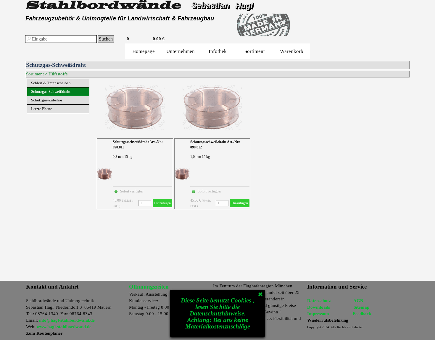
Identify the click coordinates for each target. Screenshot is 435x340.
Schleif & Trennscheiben (51, 83)
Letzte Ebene (41, 108)
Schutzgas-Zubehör (46, 100)
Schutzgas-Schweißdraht (50, 91)
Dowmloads (318, 307)
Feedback (362, 313)
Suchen (106, 38)
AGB (358, 300)
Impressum (318, 313)
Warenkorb (291, 51)
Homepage (143, 51)
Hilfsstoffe (58, 74)
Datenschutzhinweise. (218, 313)
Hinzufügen (162, 203)
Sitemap (361, 307)
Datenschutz (319, 300)
